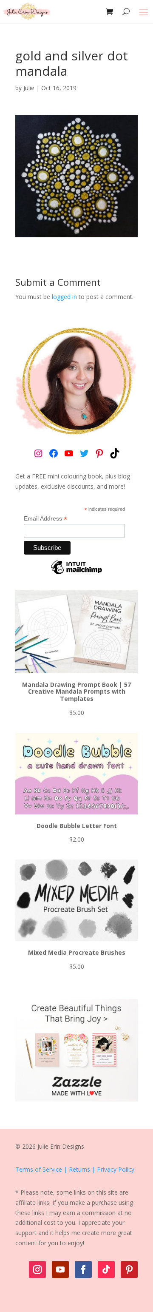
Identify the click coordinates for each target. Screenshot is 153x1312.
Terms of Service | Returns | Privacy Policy (74, 1169)
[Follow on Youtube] (60, 1269)
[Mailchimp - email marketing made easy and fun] (76, 573)
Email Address (45, 519)
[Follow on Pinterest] (129, 1269)
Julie (28, 88)
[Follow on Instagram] (37, 1269)
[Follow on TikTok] (106, 1269)
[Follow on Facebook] (83, 1269)
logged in (64, 297)
